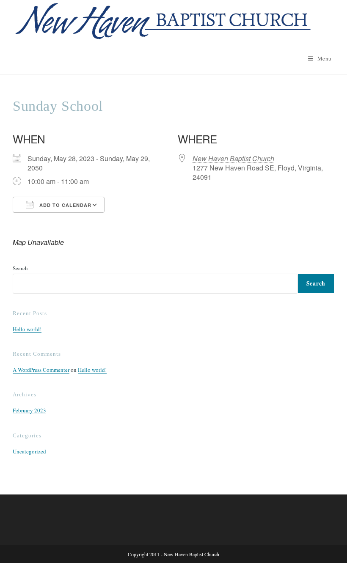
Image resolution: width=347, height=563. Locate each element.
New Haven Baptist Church (233, 158)
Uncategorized (29, 451)
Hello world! (27, 329)
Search (20, 268)
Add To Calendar (64, 205)
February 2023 (29, 410)
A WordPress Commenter (41, 370)
